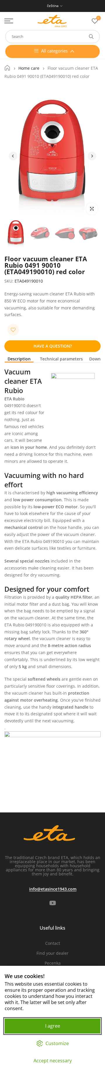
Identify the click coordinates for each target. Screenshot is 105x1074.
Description (19, 359)
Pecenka (53, 963)
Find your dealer (52, 953)
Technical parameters (61, 359)
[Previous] (13, 156)
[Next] (92, 156)
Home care (28, 68)
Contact (52, 943)
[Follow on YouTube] (52, 902)
